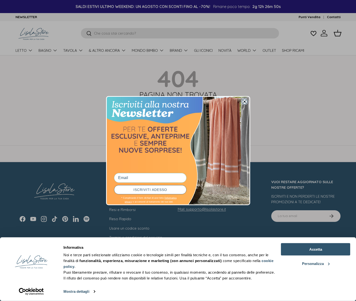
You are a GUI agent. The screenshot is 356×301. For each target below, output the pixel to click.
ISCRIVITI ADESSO (150, 190)
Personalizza (313, 263)
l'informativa (170, 198)
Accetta (315, 249)
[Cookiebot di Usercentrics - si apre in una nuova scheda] (31, 291)
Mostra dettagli (76, 291)
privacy (128, 202)
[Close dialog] (244, 101)
